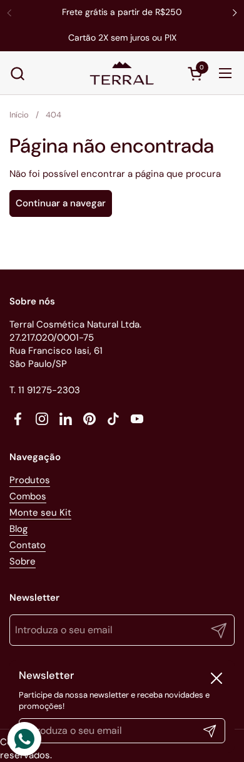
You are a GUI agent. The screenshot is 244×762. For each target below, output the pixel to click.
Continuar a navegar (61, 203)
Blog (18, 529)
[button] (17, 73)
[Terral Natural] (122, 73)
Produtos (29, 480)
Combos (27, 496)
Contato (27, 545)
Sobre (22, 561)
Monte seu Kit (40, 512)
